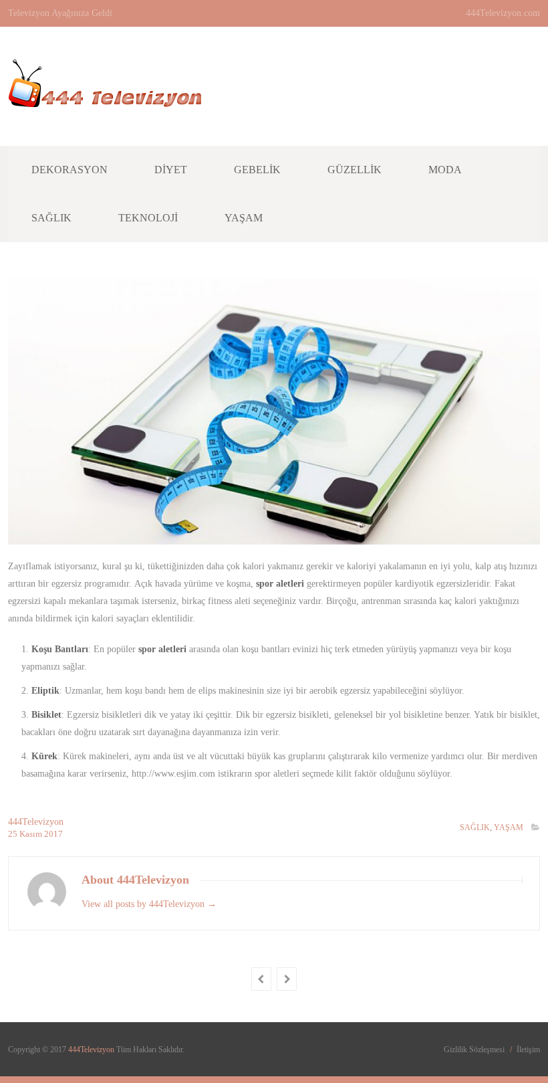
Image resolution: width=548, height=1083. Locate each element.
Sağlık (51, 217)
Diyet (170, 169)
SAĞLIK (475, 827)
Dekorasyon (69, 169)
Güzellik (354, 169)
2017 (53, 834)
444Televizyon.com (503, 13)
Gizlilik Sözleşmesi (474, 1049)
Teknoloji (148, 217)
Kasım (31, 834)
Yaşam (244, 217)
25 (13, 834)
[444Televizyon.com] (104, 100)
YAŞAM (508, 827)
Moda (445, 169)
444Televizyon (35, 822)
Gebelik (257, 169)
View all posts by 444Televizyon (149, 904)
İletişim (528, 1049)
